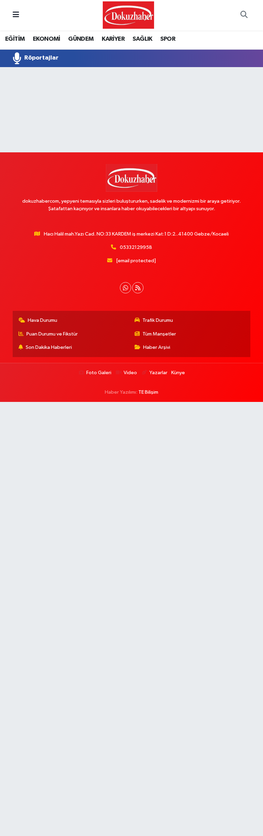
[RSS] (137, 287)
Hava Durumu (42, 320)
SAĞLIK (142, 39)
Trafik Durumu (157, 320)
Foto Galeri (98, 372)
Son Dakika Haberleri (49, 347)
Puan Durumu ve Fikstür (52, 334)
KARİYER (113, 39)
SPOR (167, 39)
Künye (178, 372)
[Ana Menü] (16, 15)
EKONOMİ (46, 39)
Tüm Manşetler (159, 334)
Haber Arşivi (156, 347)
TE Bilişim (148, 392)
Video (130, 372)
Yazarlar (158, 372)
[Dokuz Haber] (128, 15)
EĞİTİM (15, 39)
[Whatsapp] (125, 287)
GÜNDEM (80, 39)
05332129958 (136, 247)
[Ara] (243, 15)
